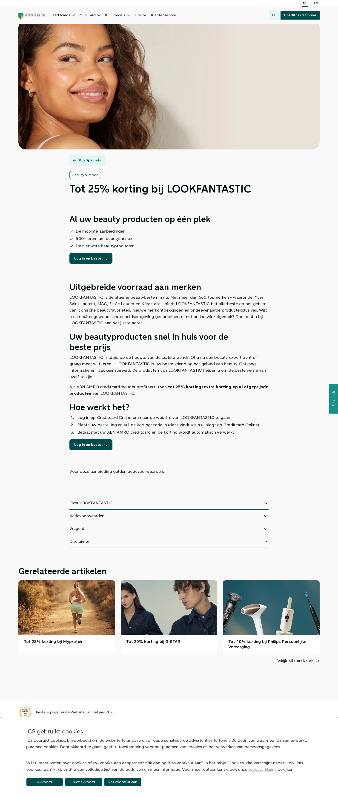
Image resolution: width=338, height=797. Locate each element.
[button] (333, 399)
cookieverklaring (262, 769)
